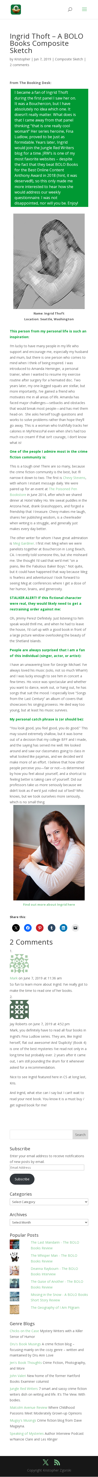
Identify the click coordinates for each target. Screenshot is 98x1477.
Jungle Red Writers (24, 1388)
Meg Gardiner (23, 543)
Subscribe (22, 1179)
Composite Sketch (69, 59)
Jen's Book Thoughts (26, 1362)
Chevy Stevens (74, 477)
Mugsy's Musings (23, 1420)
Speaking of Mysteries (27, 1433)
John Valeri (18, 1375)
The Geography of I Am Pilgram (55, 1307)
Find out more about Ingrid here (49, 904)
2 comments (19, 65)
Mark (14, 978)
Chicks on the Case (24, 1331)
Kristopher (22, 59)
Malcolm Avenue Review (28, 1407)
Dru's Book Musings (25, 1344)
